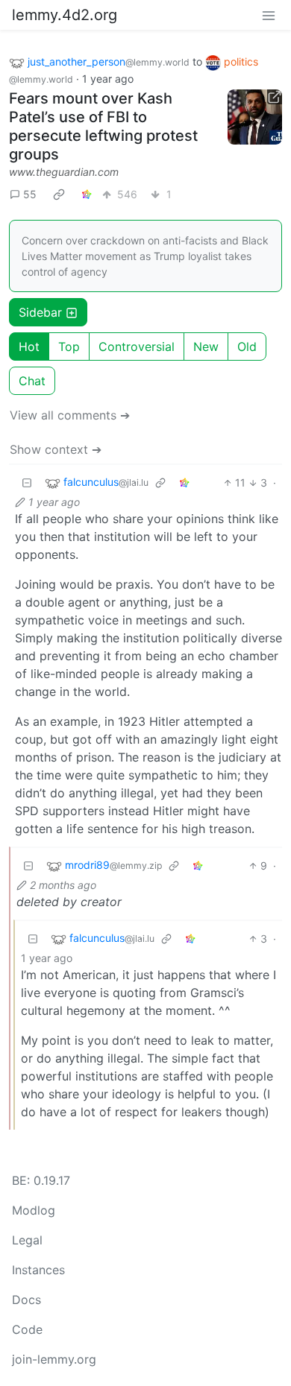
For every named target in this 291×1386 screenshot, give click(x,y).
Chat (32, 380)
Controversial (136, 346)
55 (30, 194)
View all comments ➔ (70, 415)
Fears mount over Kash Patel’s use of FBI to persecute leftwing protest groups (103, 126)
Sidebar (40, 312)
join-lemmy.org (54, 1359)
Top (69, 346)
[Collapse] (27, 482)
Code (27, 1329)
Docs (26, 1299)
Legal (27, 1239)
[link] (59, 194)
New (206, 346)
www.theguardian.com (64, 171)
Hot (29, 346)
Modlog (33, 1210)
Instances (38, 1269)
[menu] (268, 15)
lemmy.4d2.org (64, 15)
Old (247, 346)
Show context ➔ (55, 449)
